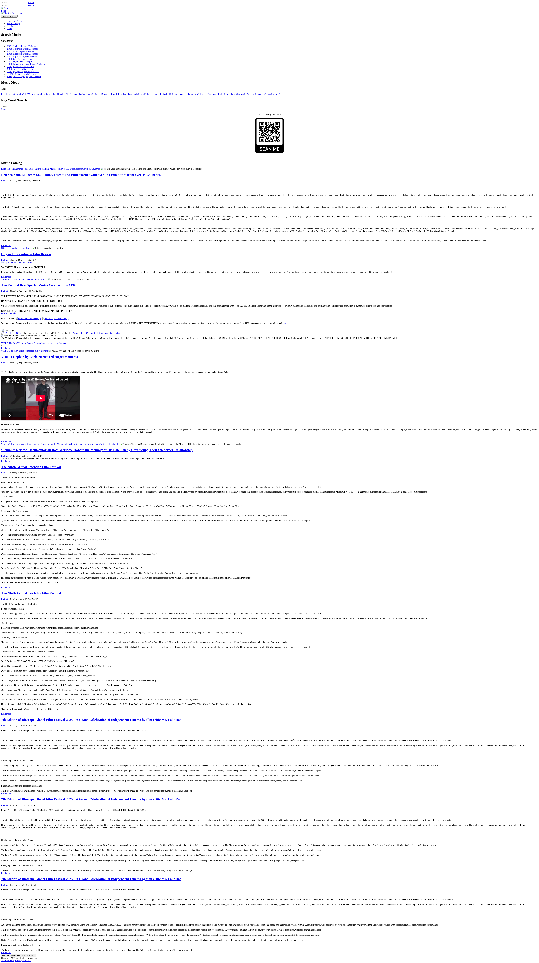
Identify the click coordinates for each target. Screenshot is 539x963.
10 (8, 74)
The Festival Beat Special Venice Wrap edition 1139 (24, 279)
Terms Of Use (7, 960)
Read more (6, 245)
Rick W (4, 180)
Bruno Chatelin (8, 313)
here (285, 323)
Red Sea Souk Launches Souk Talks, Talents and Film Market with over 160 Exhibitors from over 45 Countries (50, 169)
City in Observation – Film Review (16, 248)
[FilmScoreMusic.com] (11, 13)
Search (31, 2)
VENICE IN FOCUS (12, 333)
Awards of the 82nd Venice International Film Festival (96, 333)
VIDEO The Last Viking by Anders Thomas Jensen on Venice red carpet (33, 343)
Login (3, 11)
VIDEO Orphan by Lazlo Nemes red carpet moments (25, 351)
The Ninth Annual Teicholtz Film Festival (31, 467)
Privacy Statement (23, 960)
